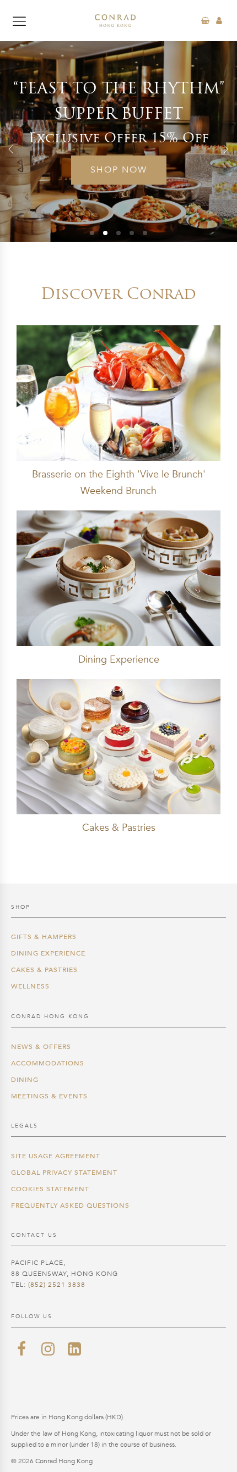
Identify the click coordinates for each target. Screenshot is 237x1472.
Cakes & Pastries (44, 969)
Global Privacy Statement (64, 1172)
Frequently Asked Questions (70, 1205)
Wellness (30, 986)
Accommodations (47, 1063)
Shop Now (118, 170)
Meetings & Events (49, 1096)
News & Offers (41, 1046)
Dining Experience (48, 953)
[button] (11, 149)
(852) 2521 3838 (56, 1284)
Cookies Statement (50, 1189)
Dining (25, 1079)
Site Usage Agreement (55, 1156)
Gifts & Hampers (44, 936)
